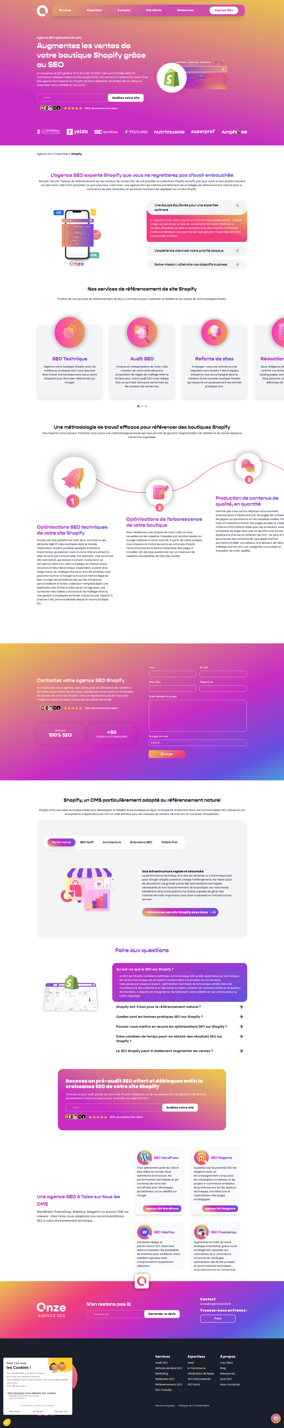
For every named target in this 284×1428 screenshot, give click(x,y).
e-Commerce (197, 1368)
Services (65, 10)
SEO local (194, 1384)
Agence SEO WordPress (162, 1208)
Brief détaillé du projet (163, 696)
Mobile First (169, 842)
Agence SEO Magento (220, 1208)
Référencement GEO (168, 1384)
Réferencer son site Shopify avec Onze (177, 912)
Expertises (94, 10)
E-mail (205, 667)
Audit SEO (161, 1363)
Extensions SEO (141, 842)
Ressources (185, 10)
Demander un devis (162, 1314)
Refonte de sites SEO (168, 1368)
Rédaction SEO (164, 1379)
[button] (138, 406)
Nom (153, 667)
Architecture (112, 842)
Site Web (155, 682)
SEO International (199, 1379)
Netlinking (161, 1373)
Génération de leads (201, 1373)
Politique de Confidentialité (194, 1405)
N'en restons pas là (108, 1304)
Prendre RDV (224, 10)
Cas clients (154, 10)
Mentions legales (165, 1405)
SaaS (191, 1363)
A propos (124, 10)
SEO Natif (87, 842)
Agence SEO (45, 154)
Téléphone (207, 682)
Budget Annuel (159, 736)
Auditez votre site (126, 98)
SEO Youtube (163, 1390)
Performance (61, 842)
